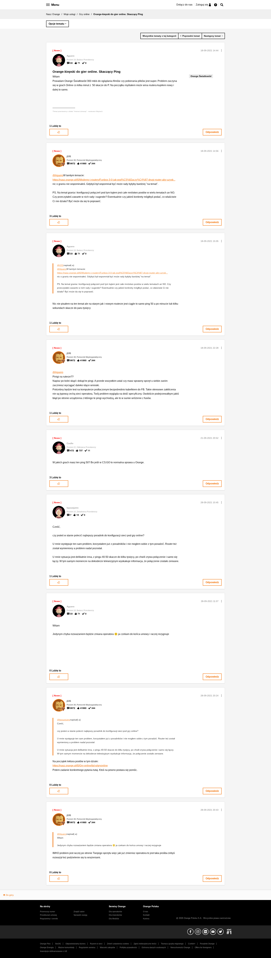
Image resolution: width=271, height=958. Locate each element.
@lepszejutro (63, 719)
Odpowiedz (212, 132)
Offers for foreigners (203, 947)
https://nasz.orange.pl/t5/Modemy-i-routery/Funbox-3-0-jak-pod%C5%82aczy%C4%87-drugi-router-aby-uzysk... (114, 179)
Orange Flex (45, 944)
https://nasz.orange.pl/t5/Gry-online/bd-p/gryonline (80, 765)
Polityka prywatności (128, 947)
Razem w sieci (96, 944)
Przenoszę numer (47, 911)
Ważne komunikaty (66, 947)
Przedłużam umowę (48, 915)
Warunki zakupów (107, 947)
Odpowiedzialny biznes (75, 944)
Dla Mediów (114, 919)
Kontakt (146, 915)
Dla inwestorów (115, 915)
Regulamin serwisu (87, 947)
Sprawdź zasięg (80, 915)
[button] (221, 50)
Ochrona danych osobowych (154, 947)
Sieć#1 (58, 944)
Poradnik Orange (207, 944)
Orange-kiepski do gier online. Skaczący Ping (86, 71)
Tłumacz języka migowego (172, 944)
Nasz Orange (53, 14)
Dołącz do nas (184, 4)
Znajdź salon (79, 911)
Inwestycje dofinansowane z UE (53, 951)
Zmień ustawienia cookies (118, 944)
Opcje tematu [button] (56, 23)
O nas (145, 911)
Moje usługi (69, 14)
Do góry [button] (10, 895)
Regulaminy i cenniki (49, 919)
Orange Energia (47, 947)
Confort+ (191, 944)
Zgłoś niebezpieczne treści (145, 944)
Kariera (146, 919)
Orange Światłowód (201, 76)
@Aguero (58, 175)
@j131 (60, 265)
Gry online (84, 14)
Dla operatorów (115, 911)
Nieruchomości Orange (180, 947)
